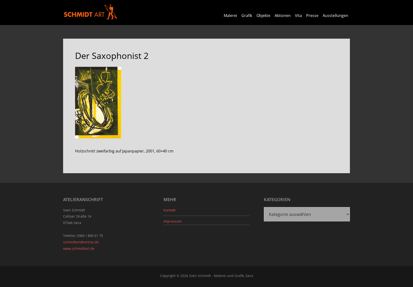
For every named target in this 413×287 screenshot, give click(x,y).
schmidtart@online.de (81, 242)
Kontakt (169, 210)
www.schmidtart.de (78, 248)
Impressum (172, 221)
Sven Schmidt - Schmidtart (90, 12)
